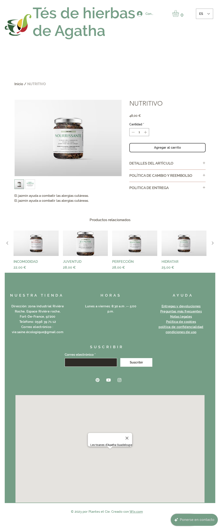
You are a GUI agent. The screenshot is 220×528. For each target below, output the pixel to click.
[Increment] (145, 132)
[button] (179, 13)
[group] (110, 250)
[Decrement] (132, 132)
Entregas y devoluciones (181, 306)
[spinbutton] (139, 132)
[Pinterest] (97, 380)
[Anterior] (7, 243)
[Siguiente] (212, 243)
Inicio (18, 84)
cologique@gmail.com (45, 332)
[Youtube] (108, 380)
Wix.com (136, 512)
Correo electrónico (79, 354)
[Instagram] (119, 380)
